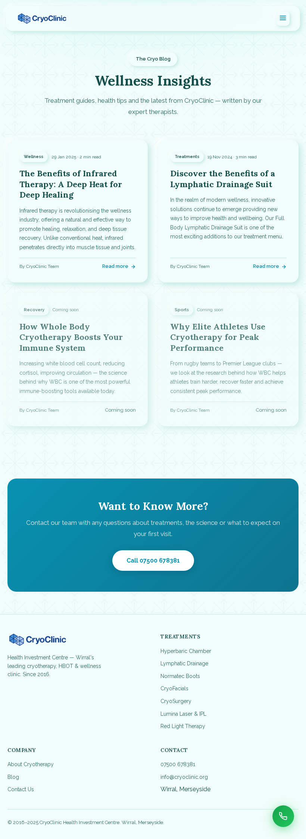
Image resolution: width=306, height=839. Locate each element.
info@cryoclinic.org (184, 777)
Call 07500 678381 (153, 560)
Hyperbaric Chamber (185, 651)
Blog (13, 777)
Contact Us (20, 789)
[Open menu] (283, 18)
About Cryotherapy (30, 764)
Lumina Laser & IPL (183, 714)
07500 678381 (177, 764)
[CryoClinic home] (42, 18)
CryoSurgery (175, 701)
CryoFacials (174, 688)
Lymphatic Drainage (184, 663)
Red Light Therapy (182, 726)
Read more (115, 266)
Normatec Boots (180, 676)
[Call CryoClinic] (283, 816)
